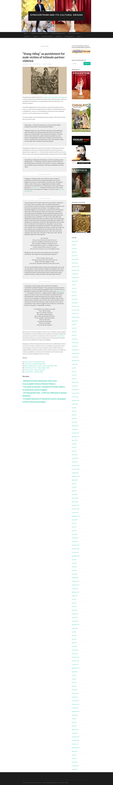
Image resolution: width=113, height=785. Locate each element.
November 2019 (75, 508)
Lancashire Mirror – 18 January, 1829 (33, 372)
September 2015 (75, 668)
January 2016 (75, 653)
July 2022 (74, 407)
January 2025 (75, 302)
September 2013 (75, 747)
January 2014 (75, 733)
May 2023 (74, 375)
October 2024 (75, 313)
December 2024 (75, 306)
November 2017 (75, 584)
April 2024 (74, 335)
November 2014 (75, 704)
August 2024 (75, 320)
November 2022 (75, 393)
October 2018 (75, 552)
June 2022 (74, 411)
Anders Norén (64, 782)
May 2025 (74, 291)
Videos (78, 36)
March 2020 (74, 494)
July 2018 (74, 559)
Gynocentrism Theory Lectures (39, 33)
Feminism (35, 36)
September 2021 (75, 436)
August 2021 (75, 440)
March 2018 (74, 574)
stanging (45, 97)
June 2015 (74, 679)
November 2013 (75, 740)
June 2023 (74, 371)
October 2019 (75, 512)
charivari (50, 97)
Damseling (26, 36)
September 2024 (75, 317)
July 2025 (74, 284)
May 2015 (74, 682)
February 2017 (75, 613)
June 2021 (74, 443)
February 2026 (75, 259)
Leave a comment (47, 64)
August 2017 (75, 595)
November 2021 (75, 433)
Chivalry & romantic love (58, 33)
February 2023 (75, 382)
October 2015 (75, 664)
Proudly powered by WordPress (31, 782)
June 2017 (74, 599)
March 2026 (74, 255)
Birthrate (58, 36)
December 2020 (75, 465)
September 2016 (75, 624)
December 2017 (75, 581)
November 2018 (75, 548)
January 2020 (75, 501)
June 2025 (74, 288)
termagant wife (35, 187)
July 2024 (74, 324)
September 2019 (75, 516)
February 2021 (75, 458)
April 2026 (74, 252)
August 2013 (75, 751)
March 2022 (74, 422)
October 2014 (75, 707)
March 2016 (74, 646)
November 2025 (75, 270)
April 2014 (74, 726)
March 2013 (74, 762)
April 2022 (74, 418)
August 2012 (75, 769)
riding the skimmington (60, 97)
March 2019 (74, 534)
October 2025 (75, 273)
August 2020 (75, 480)
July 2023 (74, 367)
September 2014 (75, 711)
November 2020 (75, 469)
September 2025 (75, 277)
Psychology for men (46, 36)
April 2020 (74, 490)
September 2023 (75, 360)
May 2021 (74, 447)
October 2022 (75, 396)
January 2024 (75, 346)
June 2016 (74, 635)
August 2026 (75, 241)
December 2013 (75, 736)
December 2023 (75, 349)
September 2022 (75, 400)
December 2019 (75, 505)
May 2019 (74, 527)
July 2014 (74, 718)
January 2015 (75, 697)
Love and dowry (69, 36)
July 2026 (74, 244)
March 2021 (74, 454)
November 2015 (75, 660)
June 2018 (74, 563)
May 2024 (74, 331)
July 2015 (74, 675)
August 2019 (75, 519)
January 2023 (75, 386)
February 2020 (75, 498)
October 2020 (75, 472)
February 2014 (75, 729)
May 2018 (74, 566)
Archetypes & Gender (73, 33)
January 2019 (75, 541)
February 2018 (75, 577)
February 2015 (75, 693)
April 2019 (74, 530)
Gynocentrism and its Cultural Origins (56, 15)
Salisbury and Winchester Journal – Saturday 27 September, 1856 (40, 366)
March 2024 (74, 339)
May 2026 (74, 248)
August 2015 (75, 671)
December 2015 (75, 657)
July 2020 (74, 483)
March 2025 (74, 299)
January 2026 (75, 263)
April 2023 (74, 378)
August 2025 (75, 281)
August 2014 (75, 715)
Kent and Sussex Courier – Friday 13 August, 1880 (36, 367)
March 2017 (74, 610)
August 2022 (75, 404)
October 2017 (75, 588)
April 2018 (74, 570)
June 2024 (74, 328)
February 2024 (75, 342)
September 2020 (75, 476)
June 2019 (74, 523)
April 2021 (74, 451)
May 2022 (74, 414)
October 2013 (75, 744)
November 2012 (75, 765)
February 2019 (75, 537)
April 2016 (74, 642)
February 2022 (75, 425)
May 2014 (74, 722)
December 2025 (75, 266)
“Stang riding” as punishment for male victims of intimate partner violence (43, 57)
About (25, 33)
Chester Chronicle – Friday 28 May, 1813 (34, 362)
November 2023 (75, 353)
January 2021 (75, 461)
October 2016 (75, 621)
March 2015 (74, 689)
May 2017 (74, 603)
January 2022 (75, 429)
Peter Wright (37, 64)
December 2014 (75, 700)
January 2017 (75, 617)
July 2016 (74, 631)
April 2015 (74, 686)
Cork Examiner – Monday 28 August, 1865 (34, 363)
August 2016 (75, 628)
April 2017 (74, 606)
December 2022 (75, 389)
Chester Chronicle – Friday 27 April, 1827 (34, 369)
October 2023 (75, 357)
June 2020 (74, 487)
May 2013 (74, 758)
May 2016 (74, 639)
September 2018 (75, 556)
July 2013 (74, 754)
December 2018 (75, 545)
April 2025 (74, 295)
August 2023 (75, 364)
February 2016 (75, 650)
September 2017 (75, 592)
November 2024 (75, 310)
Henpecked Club (60, 336)
